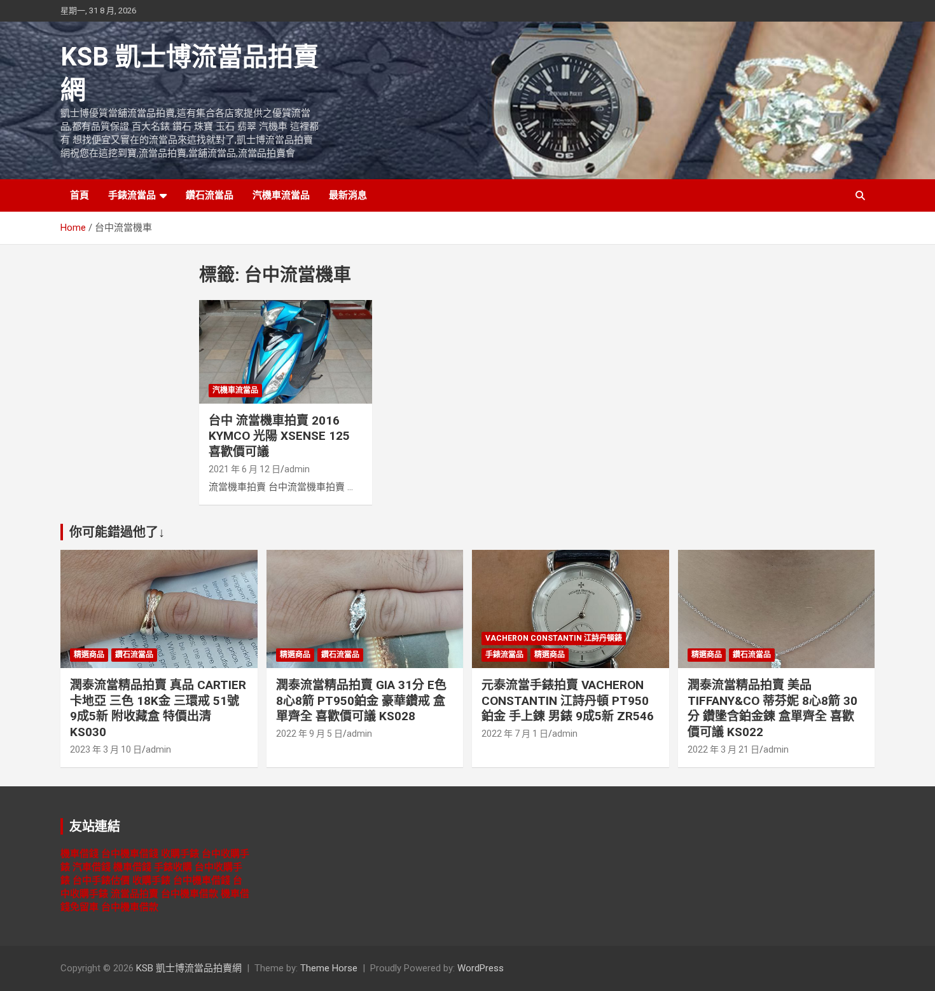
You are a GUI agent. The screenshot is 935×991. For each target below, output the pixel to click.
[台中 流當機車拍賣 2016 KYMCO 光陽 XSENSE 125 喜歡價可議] (286, 351)
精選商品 (89, 654)
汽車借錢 (92, 867)
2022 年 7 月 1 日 (514, 733)
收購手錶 (180, 853)
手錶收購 (173, 867)
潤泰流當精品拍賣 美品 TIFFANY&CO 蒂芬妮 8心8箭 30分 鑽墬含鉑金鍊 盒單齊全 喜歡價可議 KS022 (772, 708)
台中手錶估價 (101, 880)
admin (297, 469)
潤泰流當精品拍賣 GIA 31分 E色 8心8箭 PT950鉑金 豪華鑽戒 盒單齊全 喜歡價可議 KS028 (361, 700)
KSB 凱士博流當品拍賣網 (189, 968)
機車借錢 (79, 853)
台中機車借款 (189, 893)
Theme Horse (328, 968)
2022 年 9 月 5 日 (309, 733)
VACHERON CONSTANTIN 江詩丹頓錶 (553, 638)
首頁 (79, 195)
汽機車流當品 (281, 195)
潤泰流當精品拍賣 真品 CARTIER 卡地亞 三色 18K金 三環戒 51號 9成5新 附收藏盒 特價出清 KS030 (158, 708)
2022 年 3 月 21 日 (723, 749)
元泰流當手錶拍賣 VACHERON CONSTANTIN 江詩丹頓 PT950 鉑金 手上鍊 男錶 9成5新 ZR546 (567, 700)
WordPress (480, 968)
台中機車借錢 (129, 853)
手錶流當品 (132, 195)
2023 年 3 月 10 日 (106, 749)
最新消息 (348, 195)
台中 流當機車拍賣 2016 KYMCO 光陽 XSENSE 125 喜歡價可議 (279, 436)
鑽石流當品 (209, 195)
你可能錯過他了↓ (117, 532)
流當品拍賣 (134, 893)
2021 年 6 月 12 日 (244, 469)
